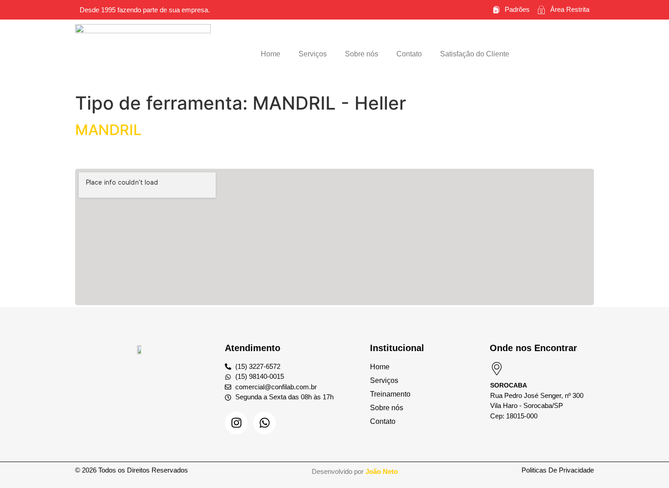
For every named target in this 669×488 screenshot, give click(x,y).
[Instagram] (236, 423)
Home (270, 54)
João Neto (381, 471)
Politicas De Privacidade (558, 470)
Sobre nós (361, 54)
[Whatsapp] (264, 423)
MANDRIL (108, 130)
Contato (409, 54)
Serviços (313, 54)
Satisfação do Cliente (474, 54)
